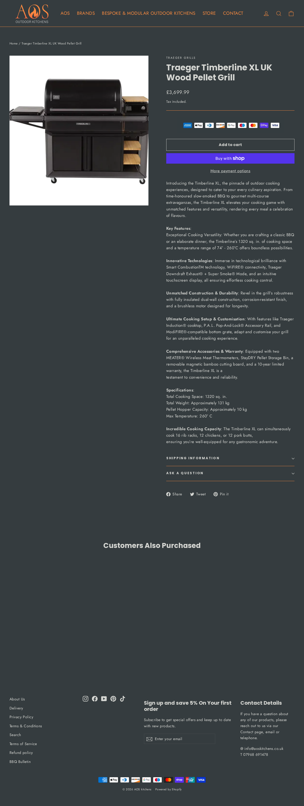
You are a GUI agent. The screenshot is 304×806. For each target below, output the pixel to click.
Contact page (251, 732)
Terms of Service (23, 744)
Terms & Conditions (26, 726)
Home (14, 43)
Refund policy (21, 752)
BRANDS (86, 13)
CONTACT (233, 13)
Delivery (16, 708)
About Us (17, 699)
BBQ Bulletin (20, 761)
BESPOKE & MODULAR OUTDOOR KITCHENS (148, 13)
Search (15, 735)
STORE (209, 13)
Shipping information (192, 458)
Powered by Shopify (168, 789)
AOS (65, 13)
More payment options (230, 171)
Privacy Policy (21, 717)
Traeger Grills (181, 58)
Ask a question (185, 473)
